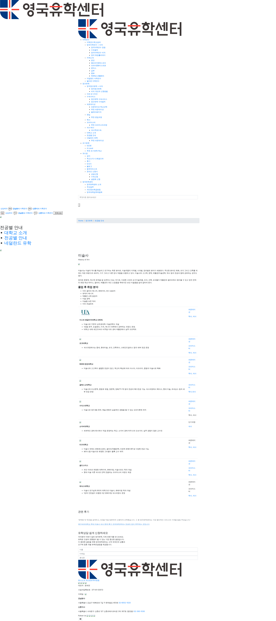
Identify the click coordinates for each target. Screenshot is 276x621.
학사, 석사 (192, 316)
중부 (93, 73)
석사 (190, 426)
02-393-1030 (139, 611)
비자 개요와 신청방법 (99, 91)
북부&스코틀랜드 (97, 76)
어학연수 (85, 40)
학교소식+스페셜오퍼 (95, 158)
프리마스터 (91, 122)
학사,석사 (192, 392)
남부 (93, 71)
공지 (88, 156)
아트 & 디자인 (92, 94)
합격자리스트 (92, 169)
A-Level (90, 148)
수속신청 (94, 177)
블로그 (89, 166)
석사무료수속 (96, 130)
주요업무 (90, 187)
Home (80, 221)
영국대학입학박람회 (94, 192)
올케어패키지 (96, 112)
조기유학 (85, 143)
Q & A (89, 164)
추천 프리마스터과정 (99, 125)
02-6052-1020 (125, 603)
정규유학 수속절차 (98, 102)
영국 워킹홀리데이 (98, 55)
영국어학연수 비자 (98, 52)
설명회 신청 (95, 179)
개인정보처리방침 (92, 580)
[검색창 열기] (79, 205)
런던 (93, 60)
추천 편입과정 (96, 117)
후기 (88, 161)
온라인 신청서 (92, 171)
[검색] (79, 201)
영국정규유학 (96, 89)
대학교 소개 (91, 133)
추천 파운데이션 (97, 109)
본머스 (93, 68)
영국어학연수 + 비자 (95, 45)
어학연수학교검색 (94, 42)
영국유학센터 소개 (94, 184)
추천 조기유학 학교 (94, 151)
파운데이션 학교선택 (99, 107)
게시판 (85, 153)
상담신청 (94, 174)
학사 (88, 120)
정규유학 (85, 84)
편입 (88, 115)
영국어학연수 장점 (98, 47)
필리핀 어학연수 (93, 81)
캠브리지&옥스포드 (98, 63)
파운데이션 (91, 104)
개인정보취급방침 (94, 190)
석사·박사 (90, 127)
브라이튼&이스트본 (98, 65)
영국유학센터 (87, 182)
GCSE (89, 146)
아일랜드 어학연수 (94, 78)
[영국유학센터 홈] (51, 9)
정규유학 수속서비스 (99, 99)
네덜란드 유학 (92, 138)
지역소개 (90, 58)
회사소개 (81, 580)
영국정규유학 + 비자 (95, 86)
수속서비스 (91, 96)
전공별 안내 (91, 135)
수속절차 (94, 50)
